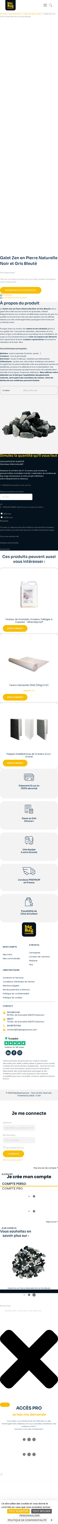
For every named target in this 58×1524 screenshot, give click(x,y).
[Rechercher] (5, 1405)
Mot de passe (9, 1135)
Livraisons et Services (13, 977)
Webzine (33, 960)
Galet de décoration (32, 14)
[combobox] (29, 1311)
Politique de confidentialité (16, 993)
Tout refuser (41, 1511)
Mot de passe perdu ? (13, 1160)
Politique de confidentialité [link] (27, 1520)
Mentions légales (11, 985)
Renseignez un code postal (20, 290)
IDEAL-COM (35, 1095)
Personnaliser (30, 1515)
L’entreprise (34, 952)
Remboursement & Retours (16, 989)
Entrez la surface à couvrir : (12, 491)
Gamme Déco (15, 14)
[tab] (29, 1184)
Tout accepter (18, 1511)
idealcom (7, 1122)
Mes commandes (11, 958)
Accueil (3, 14)
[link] (15, 1042)
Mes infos (7, 954)
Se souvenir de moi (15, 1147)
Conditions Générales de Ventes (18, 981)
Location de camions (39, 956)
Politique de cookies (12, 997)
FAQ (31, 964)
